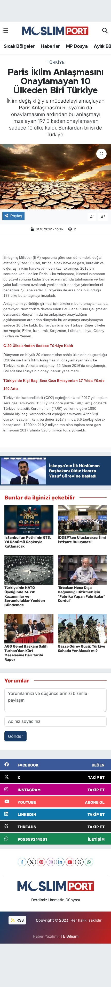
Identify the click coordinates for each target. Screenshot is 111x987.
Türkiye (56, 62)
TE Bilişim (69, 936)
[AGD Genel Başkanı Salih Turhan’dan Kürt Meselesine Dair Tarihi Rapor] (28, 628)
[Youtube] (70, 862)
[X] (31, 862)
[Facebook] (22, 862)
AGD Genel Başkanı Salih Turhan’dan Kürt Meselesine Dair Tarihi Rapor (25, 653)
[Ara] (105, 31)
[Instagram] (50, 862)
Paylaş (16, 216)
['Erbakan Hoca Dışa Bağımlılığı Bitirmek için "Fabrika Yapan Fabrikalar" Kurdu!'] (82, 569)
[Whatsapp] (89, 862)
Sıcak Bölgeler (19, 46)
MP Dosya (77, 46)
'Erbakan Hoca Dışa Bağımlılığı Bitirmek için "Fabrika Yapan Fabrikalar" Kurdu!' (81, 594)
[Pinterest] (41, 862)
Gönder (15, 736)
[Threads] (79, 862)
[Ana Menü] (5, 30)
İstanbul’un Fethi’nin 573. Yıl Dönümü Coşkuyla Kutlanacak (27, 542)
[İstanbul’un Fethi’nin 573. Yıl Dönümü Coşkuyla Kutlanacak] (28, 519)
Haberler (50, 46)
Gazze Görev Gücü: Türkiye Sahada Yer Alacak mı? (81, 648)
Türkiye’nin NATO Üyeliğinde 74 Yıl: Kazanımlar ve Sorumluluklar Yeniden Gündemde (24, 596)
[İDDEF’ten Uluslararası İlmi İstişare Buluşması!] (82, 519)
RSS (19, 920)
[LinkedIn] (60, 862)
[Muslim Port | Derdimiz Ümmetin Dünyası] (55, 31)
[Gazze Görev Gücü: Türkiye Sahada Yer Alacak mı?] (82, 628)
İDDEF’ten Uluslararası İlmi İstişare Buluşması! (82, 539)
